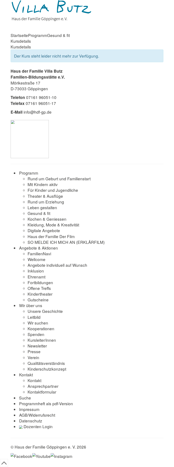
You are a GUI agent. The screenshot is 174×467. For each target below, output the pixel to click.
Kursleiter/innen (42, 340)
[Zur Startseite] (87, 11)
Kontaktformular (42, 392)
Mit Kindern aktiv (43, 184)
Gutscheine (38, 299)
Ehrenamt (36, 276)
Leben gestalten (42, 207)
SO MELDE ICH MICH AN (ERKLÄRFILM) (66, 242)
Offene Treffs (39, 288)
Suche (25, 398)
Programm (37, 35)
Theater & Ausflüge (45, 196)
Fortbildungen (40, 282)
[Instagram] (61, 455)
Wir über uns (30, 305)
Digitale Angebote (44, 230)
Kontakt (26, 374)
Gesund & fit (58, 35)
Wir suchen (38, 323)
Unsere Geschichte (45, 311)
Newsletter (37, 345)
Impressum (29, 409)
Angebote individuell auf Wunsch (57, 265)
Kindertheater (40, 294)
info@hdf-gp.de (38, 112)
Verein (33, 357)
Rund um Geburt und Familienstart (59, 178)
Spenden (36, 334)
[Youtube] (41, 455)
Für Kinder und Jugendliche (53, 190)
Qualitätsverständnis (46, 363)
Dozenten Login (37, 426)
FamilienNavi (39, 253)
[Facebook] (21, 455)
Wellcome (36, 259)
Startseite (19, 35)
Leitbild (34, 317)
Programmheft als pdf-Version (46, 403)
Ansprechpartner (43, 386)
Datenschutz (30, 420)
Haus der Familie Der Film (51, 236)
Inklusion (36, 271)
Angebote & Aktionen (38, 248)
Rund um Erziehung (46, 202)
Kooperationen (41, 328)
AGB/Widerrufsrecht (37, 415)
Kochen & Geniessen (47, 219)
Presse (34, 351)
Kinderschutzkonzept (47, 369)
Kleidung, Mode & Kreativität (53, 224)
